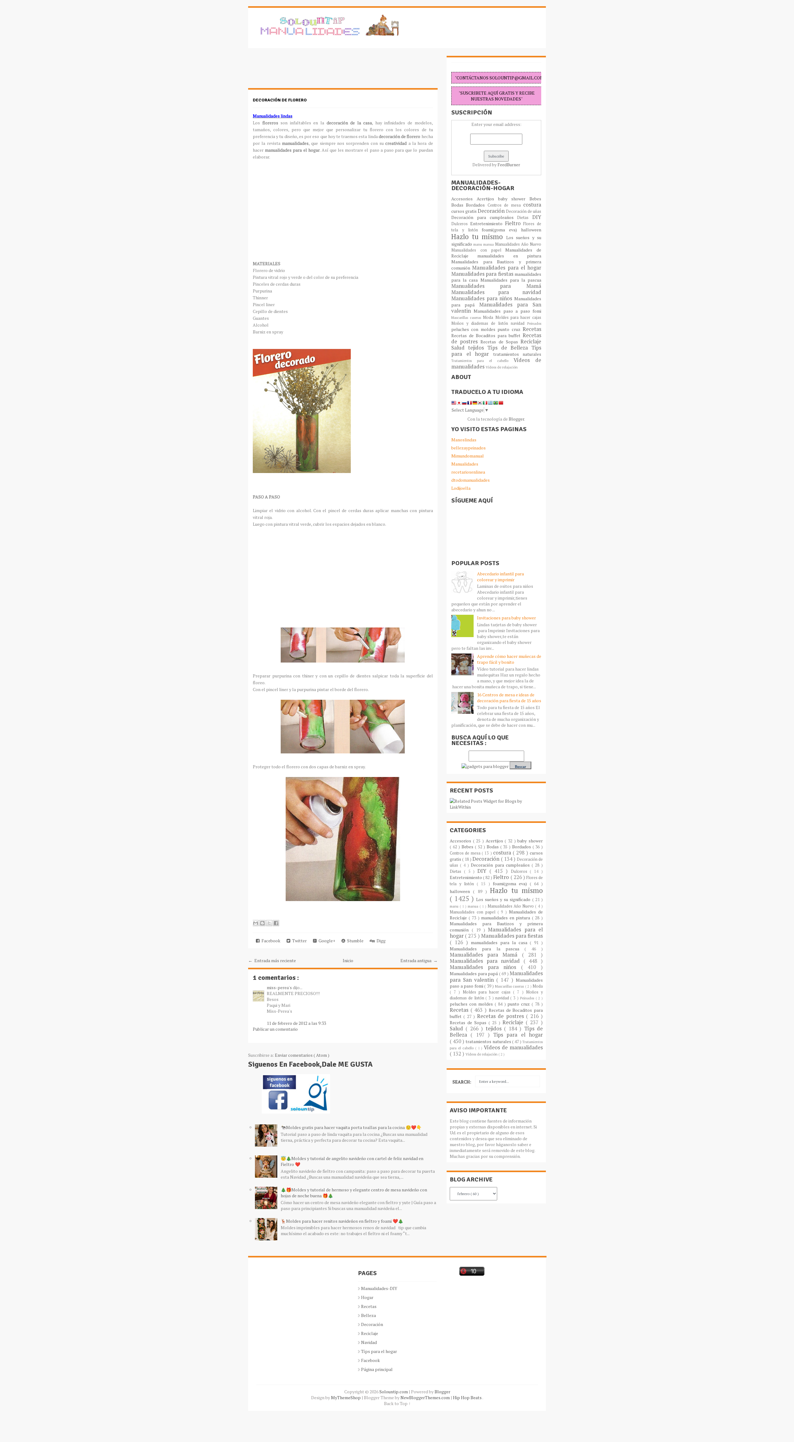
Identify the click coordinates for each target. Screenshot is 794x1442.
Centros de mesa (505, 205)
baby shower (514, 199)
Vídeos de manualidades (513, 1047)
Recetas (532, 329)
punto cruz (510, 329)
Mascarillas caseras (467, 317)
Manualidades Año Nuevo (518, 244)
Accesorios (464, 199)
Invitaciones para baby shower (506, 618)
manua (489, 244)
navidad (519, 323)
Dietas (524, 217)
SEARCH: (462, 1082)
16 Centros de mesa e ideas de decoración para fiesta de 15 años (509, 697)
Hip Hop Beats (467, 1397)
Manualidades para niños (482, 298)
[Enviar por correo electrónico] (255, 923)
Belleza (368, 1315)
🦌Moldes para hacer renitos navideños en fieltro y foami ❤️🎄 (342, 1221)
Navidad (369, 1342)
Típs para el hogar (379, 1351)
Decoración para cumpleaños (484, 217)
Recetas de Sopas (500, 342)
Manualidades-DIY (379, 1288)
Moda (489, 317)
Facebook (270, 941)
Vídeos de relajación (502, 367)
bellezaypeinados (468, 448)
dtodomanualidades (470, 480)
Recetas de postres (501, 1016)
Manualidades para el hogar (506, 267)
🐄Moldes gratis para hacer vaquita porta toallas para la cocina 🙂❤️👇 (351, 1127)
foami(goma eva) (501, 230)
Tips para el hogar (518, 1034)
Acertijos (487, 199)
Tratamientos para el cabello (482, 360)
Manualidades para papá (474, 973)
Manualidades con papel (478, 250)
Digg (380, 941)
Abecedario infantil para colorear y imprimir (500, 577)
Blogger (516, 419)
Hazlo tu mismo (478, 236)
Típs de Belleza (509, 347)
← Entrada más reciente (272, 960)
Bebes (535, 199)
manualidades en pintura (509, 256)
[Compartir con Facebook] (276, 923)
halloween (531, 230)
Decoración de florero (280, 100)
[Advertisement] (297, 71)
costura (532, 204)
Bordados (476, 205)
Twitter (298, 941)
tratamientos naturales (517, 354)
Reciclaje (530, 341)
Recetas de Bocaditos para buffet (487, 335)
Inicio (348, 960)
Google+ (326, 941)
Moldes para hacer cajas (518, 317)
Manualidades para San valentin (496, 307)
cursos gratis (464, 211)
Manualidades (464, 464)
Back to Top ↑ (397, 1403)
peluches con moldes (474, 329)
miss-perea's (280, 987)
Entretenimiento (487, 223)
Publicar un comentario (275, 1029)
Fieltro (514, 223)
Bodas (458, 205)
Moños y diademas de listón (481, 323)
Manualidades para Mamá (496, 286)
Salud (459, 347)
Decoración (492, 211)
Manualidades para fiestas (483, 273)
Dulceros (460, 223)
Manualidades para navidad (496, 292)
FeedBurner (508, 164)
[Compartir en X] (269, 923)
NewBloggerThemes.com (425, 1397)
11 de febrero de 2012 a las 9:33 (296, 1023)
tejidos (477, 347)
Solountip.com (394, 1392)
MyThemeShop (346, 1397)
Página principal (377, 1369)
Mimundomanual (467, 456)
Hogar (367, 1297)
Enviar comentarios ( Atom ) (302, 1055)
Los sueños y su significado (504, 899)
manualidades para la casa (500, 942)
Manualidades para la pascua (511, 280)
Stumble (354, 941)
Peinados (534, 323)
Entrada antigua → (419, 960)
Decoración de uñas (523, 211)
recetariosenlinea (468, 472)
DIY (536, 217)
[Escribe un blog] (262, 923)
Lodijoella (461, 488)
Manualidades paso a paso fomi (507, 311)
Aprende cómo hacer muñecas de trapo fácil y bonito (509, 659)
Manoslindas (463, 440)
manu (478, 244)
